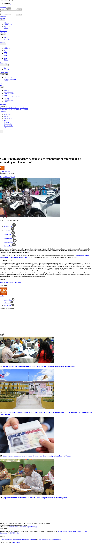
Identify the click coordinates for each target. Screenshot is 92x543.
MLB (5, 53)
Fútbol (5, 50)
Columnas (6, 23)
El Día (2, 171)
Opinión (2, 18)
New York (6, 39)
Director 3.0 (7, 26)
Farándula (6, 69)
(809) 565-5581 (14, 533)
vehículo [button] (18, 282)
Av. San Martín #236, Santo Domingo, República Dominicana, (18, 539)
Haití (5, 37)
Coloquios (6, 95)
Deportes (2, 42)
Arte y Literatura (8, 77)
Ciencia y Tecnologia (10, 79)
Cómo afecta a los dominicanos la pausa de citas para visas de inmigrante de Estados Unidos (37, 456)
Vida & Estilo (4, 72)
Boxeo (5, 47)
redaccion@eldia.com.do (54, 539)
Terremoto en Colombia (9, 4)
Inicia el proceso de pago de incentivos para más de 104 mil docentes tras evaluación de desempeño (39, 366)
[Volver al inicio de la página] (1, 131)
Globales (2, 32)
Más (1, 85)
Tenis (5, 58)
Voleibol (6, 60)
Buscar (20, 9)
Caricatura (6, 98)
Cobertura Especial (9, 93)
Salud (1, 84)
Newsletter (3, 104)
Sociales (6, 80)
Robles (6, 101)
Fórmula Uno (7, 48)
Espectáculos (3, 63)
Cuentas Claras (8, 24)
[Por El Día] (2, 170)
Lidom (5, 52)
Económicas (3, 31)
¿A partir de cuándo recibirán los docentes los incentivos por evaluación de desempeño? (35, 498)
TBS (5, 56)
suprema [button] (14, 282)
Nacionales (3, 16)
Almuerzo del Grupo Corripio (12, 97)
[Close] (0, 13)
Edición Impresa (8, 100)
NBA (5, 55)
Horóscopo (7, 90)
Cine (5, 68)
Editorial (6, 28)
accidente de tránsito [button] (6, 282)
